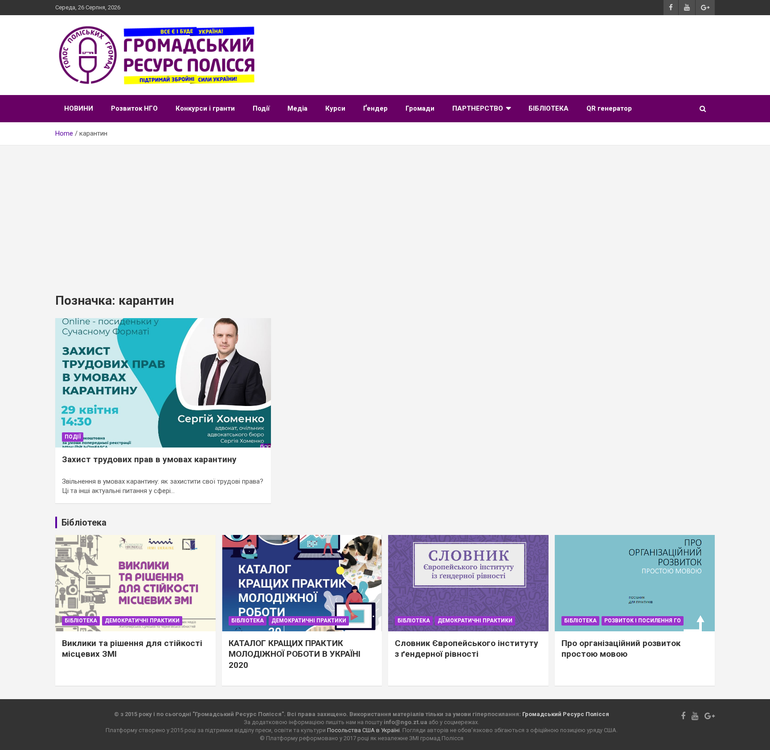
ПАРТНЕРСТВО (477, 108)
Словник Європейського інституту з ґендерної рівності (466, 648)
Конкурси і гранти (205, 108)
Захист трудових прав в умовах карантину (149, 459)
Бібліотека (81, 620)
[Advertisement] (385, 212)
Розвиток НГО (134, 108)
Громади (419, 108)
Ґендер (375, 108)
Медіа (297, 108)
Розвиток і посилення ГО (642, 620)
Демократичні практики (142, 620)
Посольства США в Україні (363, 730)
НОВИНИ (78, 108)
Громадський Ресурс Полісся (565, 714)
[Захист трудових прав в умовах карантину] (163, 383)
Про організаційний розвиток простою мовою (620, 648)
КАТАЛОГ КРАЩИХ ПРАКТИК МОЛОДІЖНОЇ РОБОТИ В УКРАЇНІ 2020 (294, 654)
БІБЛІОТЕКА (548, 108)
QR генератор (609, 108)
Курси (335, 108)
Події (261, 108)
